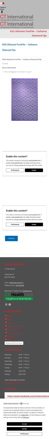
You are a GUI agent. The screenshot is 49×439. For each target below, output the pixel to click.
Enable (34, 170)
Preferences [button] (25, 417)
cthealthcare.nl (27, 291)
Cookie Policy (11, 336)
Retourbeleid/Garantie (14, 333)
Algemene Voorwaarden (15, 326)
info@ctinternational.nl (16, 283)
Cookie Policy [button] (25, 415)
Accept (24, 424)
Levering (10, 323)
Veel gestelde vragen (14, 340)
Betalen (9, 320)
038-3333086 (20, 285)
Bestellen (10, 316)
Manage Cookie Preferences (14, 343)
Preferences (24, 434)
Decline (24, 429)
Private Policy (11, 330)
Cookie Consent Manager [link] (10, 403)
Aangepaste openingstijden (13, 383)
